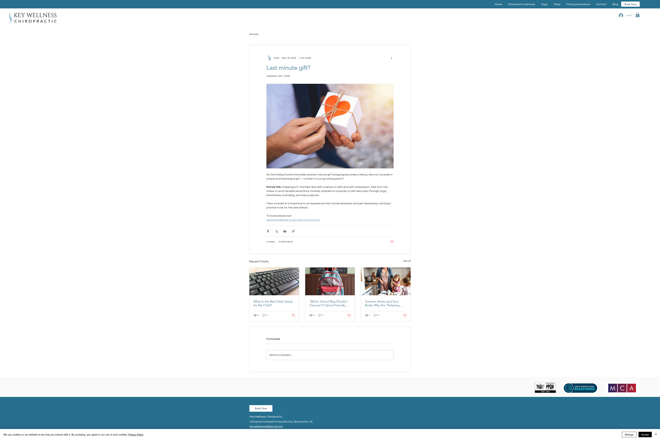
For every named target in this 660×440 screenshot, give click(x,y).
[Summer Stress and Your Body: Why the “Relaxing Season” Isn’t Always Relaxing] (386, 281)
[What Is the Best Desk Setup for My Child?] (274, 281)
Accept (645, 434)
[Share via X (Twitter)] (276, 231)
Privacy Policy (135, 434)
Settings (629, 434)
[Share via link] (293, 231)
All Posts (253, 34)
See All (407, 261)
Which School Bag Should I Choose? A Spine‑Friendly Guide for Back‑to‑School (328, 303)
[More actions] (391, 58)
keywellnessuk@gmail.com (266, 426)
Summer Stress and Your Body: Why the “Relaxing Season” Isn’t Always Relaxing (385, 303)
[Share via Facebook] (268, 231)
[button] (521, 4)
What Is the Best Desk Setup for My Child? (273, 303)
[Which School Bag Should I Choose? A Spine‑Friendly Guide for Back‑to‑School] (330, 281)
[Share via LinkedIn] (285, 231)
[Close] (656, 434)
